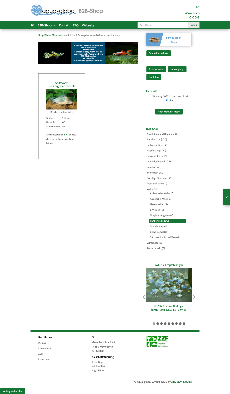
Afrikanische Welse (160, 193)
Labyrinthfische (155, 156)
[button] (143, 297)
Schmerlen (152, 172)
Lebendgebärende (156, 161)
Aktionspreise (156, 69)
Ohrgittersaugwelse (160, 215)
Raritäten (154, 77)
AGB (40, 354)
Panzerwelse (59, 35)
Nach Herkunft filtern (169, 111)
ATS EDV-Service (181, 382)
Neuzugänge (177, 69)
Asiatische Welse (159, 198)
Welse (48, 35)
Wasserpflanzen (155, 183)
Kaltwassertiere (155, 145)
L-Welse (154, 209)
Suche (194, 25)
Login (196, 6)
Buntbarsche (153, 139)
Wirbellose (152, 242)
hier (66, 134)
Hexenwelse (156, 204)
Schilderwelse (157, 226)
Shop (40, 35)
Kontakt (64, 25)
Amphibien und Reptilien (160, 133)
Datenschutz (44, 348)
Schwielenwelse (158, 231)
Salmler (151, 166)
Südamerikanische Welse (163, 237)
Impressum (43, 359)
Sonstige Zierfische (157, 178)
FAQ (76, 25)
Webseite (88, 25)
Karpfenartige (154, 150)
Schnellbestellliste (158, 53)
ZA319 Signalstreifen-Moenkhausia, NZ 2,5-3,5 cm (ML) (169, 307)
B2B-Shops (45, 25)
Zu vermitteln (154, 248)
